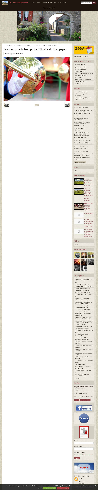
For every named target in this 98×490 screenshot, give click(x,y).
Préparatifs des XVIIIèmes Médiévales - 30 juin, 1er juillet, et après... (84, 330)
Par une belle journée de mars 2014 (83, 371)
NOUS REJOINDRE (80, 65)
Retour (37, 105)
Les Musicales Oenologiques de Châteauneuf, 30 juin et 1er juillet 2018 (84, 281)
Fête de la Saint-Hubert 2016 (22, 45)
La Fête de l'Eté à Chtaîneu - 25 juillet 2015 (83, 357)
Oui (77, 390)
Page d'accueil (36, 2)
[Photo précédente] (6, 105)
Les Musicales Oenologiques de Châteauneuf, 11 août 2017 (83, 302)
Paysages (77, 378)
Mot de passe (78, 446)
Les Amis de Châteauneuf (18, 3)
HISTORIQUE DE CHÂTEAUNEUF (84, 73)
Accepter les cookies (49, 488)
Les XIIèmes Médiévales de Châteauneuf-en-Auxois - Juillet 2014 (88, 223)
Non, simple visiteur (81, 393)
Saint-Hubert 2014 (80, 364)
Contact (45, 8)
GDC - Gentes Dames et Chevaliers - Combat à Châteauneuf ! (88, 207)
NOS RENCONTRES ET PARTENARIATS (81, 76)
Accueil (6, 45)
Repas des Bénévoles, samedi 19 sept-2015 (83, 342)
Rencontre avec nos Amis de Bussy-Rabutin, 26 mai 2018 (82, 289)
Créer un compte (78, 454)
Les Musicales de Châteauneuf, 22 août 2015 (84, 346)
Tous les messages (80, 162)
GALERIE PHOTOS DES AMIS (83, 79)
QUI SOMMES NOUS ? (81, 67)
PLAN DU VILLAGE (80, 71)
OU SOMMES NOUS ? (81, 69)
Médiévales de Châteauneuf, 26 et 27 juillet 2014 (83, 367)
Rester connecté (80, 452)
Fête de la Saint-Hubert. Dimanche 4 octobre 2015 (82, 338)
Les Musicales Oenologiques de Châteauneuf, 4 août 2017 (83, 306)
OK (94, 2)
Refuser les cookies (63, 488)
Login (76, 440)
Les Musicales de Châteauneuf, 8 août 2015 (83, 353)
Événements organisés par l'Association (82, 94)
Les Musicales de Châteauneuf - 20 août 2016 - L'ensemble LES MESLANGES (83, 313)
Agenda (50, 2)
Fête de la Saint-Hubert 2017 (82, 292)
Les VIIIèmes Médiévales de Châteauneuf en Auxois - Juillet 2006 (88, 233)
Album (64, 2)
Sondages (52, 8)
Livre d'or (44, 2)
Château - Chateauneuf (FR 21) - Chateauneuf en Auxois (88, 182)
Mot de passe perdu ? (88, 454)
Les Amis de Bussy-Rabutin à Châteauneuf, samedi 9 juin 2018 (83, 285)
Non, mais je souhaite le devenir (84, 396)
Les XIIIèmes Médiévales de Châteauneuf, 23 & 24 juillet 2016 (83, 325)
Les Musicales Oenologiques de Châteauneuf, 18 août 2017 (83, 299)
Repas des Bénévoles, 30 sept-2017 (83, 295)
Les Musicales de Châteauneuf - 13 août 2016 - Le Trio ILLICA (83, 318)
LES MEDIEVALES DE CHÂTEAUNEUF (81, 82)
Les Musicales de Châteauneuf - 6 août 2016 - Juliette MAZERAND (84, 321)
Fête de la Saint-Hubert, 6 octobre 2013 (82, 375)
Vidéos (59, 2)
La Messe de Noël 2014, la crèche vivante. (84, 361)
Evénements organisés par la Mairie (83, 98)
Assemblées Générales (81, 92)
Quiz (55, 2)
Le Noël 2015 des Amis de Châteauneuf (82, 334)
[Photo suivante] (67, 105)
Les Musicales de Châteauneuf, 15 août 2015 (84, 350)
